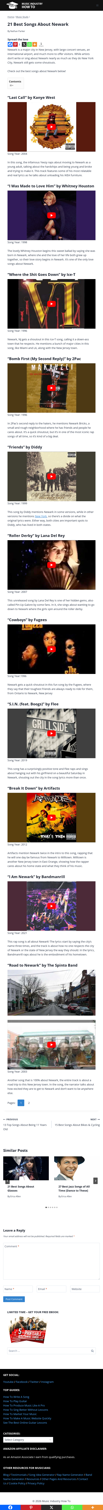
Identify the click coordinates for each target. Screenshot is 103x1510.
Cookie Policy (17, 1483)
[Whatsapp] (29, 44)
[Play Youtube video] (51, 127)
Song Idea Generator (42, 1475)
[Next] (95, 1181)
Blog (6, 1475)
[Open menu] (97, 5)
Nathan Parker (17, 31)
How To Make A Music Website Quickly (27, 1418)
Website (77, 1289)
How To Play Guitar (15, 1401)
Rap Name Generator (70, 1475)
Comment (12, 1246)
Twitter (34, 1382)
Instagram (47, 1382)
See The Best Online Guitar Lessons (25, 1422)
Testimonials (19, 1475)
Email (42, 1289)
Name (9, 1289)
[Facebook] (10, 44)
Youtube (8, 1382)
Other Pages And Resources (59, 1479)
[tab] (46, 1207)
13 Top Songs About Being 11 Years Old (25, 1124)
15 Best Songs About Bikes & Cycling (77, 1122)
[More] (34, 44)
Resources (32, 1479)
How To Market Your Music (20, 1414)
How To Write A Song (16, 1397)
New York (41, 516)
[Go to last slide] (7, 1181)
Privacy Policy (36, 1483)
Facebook (22, 1382)
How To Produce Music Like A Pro (24, 1405)
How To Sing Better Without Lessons (25, 1410)
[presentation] (26, 1168)
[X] (24, 44)
